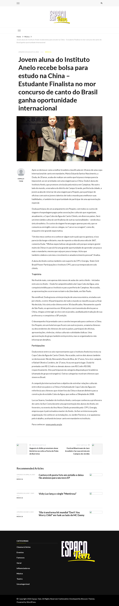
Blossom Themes (88, 599)
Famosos (21, 557)
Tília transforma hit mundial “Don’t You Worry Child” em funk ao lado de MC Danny (61, 514)
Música (48, 52)
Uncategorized (23, 584)
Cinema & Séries (24, 547)
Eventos (20, 552)
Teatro (20, 579)
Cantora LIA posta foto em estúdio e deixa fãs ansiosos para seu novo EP (61, 476)
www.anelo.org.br (54, 424)
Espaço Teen (21, 180)
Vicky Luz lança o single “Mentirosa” (57, 493)
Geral (19, 563)
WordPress (31, 602)
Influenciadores (23, 568)
